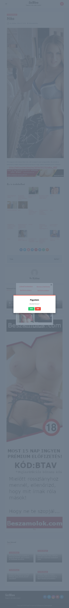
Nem (38, 308)
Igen (31, 308)
